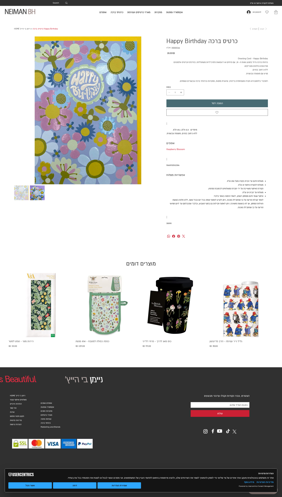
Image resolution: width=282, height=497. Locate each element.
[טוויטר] (183, 236)
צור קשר (13, 408)
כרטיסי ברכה (46, 423)
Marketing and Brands (50, 427)
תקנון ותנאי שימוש (17, 416)
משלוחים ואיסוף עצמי (18, 400)
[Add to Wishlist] (217, 112)
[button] (276, 12)
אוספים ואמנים (46, 403)
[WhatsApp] (168, 236)
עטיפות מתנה (46, 419)
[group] (141, 314)
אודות (12, 412)
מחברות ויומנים (46, 411)
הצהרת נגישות (15, 424)
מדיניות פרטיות (16, 420)
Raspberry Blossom (175, 149)
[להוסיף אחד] (181, 92)
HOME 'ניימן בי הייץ (17, 395)
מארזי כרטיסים (46, 415)
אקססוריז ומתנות (47, 407)
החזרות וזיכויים (16, 404)
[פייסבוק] (173, 236)
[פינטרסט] (178, 236)
